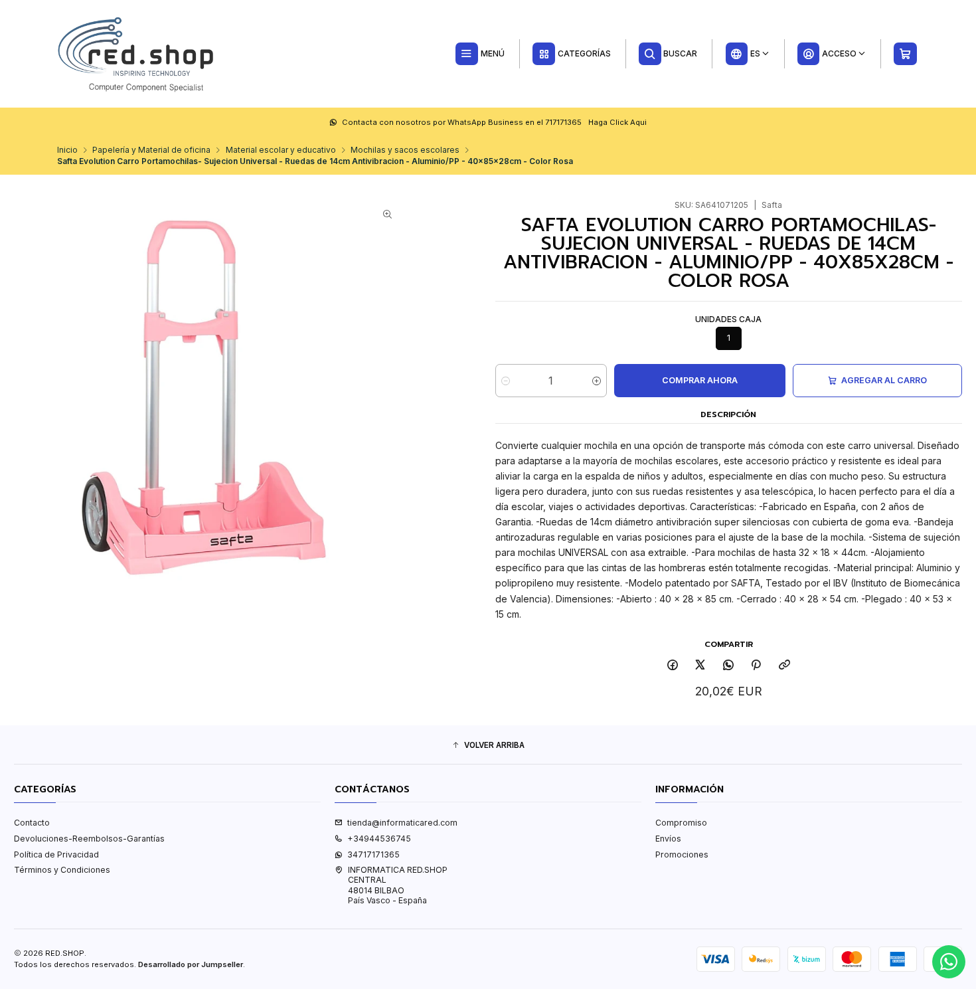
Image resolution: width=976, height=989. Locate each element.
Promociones (681, 854)
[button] (488, 746)
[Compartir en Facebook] (672, 666)
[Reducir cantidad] (505, 381)
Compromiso (681, 823)
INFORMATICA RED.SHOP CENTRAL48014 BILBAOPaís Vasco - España (397, 885)
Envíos (668, 839)
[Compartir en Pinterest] (756, 666)
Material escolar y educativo (281, 150)
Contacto (32, 823)
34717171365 (373, 854)
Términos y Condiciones (62, 870)
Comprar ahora (700, 380)
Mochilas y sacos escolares (405, 150)
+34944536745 (379, 839)
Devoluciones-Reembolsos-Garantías (89, 839)
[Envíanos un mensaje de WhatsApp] (948, 961)
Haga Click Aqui (617, 122)
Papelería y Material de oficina (151, 150)
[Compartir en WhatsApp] (728, 666)
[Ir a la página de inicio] (136, 54)
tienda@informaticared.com (402, 823)
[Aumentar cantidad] (596, 381)
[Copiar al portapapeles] (785, 666)
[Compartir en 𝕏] (700, 666)
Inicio (67, 150)
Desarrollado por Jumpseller (190, 964)
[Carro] (906, 53)
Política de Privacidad (56, 854)
